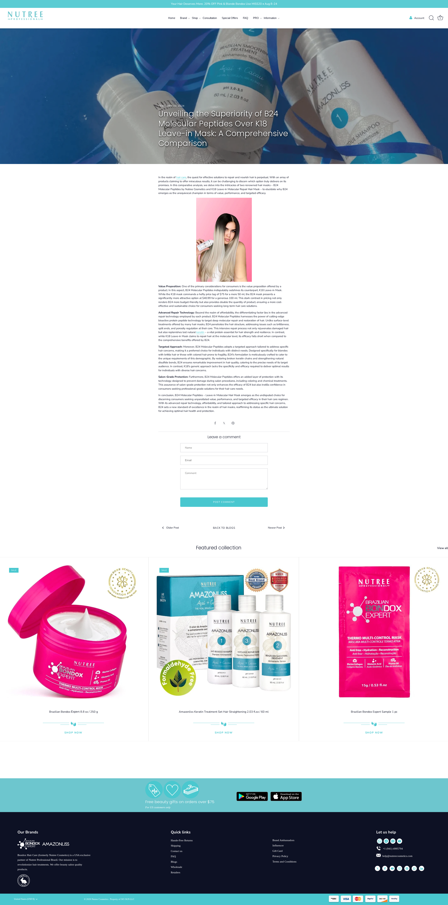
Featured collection (218, 547)
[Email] (399, 841)
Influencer (278, 845)
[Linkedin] (421, 868)
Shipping (176, 845)
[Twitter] (377, 868)
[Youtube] (392, 868)
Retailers (175, 872)
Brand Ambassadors (283, 840)
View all (442, 548)
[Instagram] (399, 868)
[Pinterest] (407, 868)
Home (171, 17)
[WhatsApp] (379, 841)
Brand (183, 17)
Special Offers (230, 17)
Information (270, 17)
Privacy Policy (280, 856)
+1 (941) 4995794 (392, 848)
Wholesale (176, 867)
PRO (256, 17)
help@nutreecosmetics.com (397, 856)
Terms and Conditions (284, 861)
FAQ (245, 17)
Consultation (210, 17)
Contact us (176, 851)
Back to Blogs (224, 528)
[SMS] (393, 841)
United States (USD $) (24, 899)
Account (419, 18)
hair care (181, 177)
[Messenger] (386, 841)
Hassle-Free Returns (182, 840)
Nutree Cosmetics (100, 899)
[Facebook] (384, 868)
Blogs (174, 861)
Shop (195, 17)
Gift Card (277, 851)
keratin (200, 332)
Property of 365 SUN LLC (122, 899)
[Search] (431, 18)
